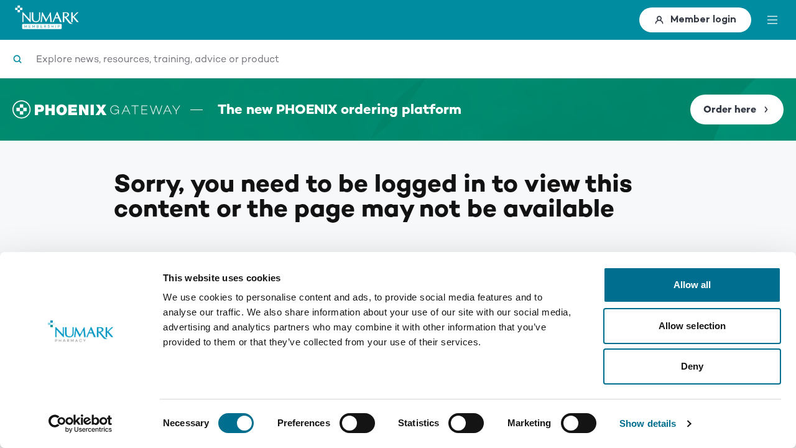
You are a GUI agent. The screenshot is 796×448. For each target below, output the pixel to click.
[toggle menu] (772, 20)
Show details (647, 423)
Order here (729, 109)
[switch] (357, 423)
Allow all (692, 284)
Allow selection (692, 325)
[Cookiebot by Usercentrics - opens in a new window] (80, 423)
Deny (692, 366)
